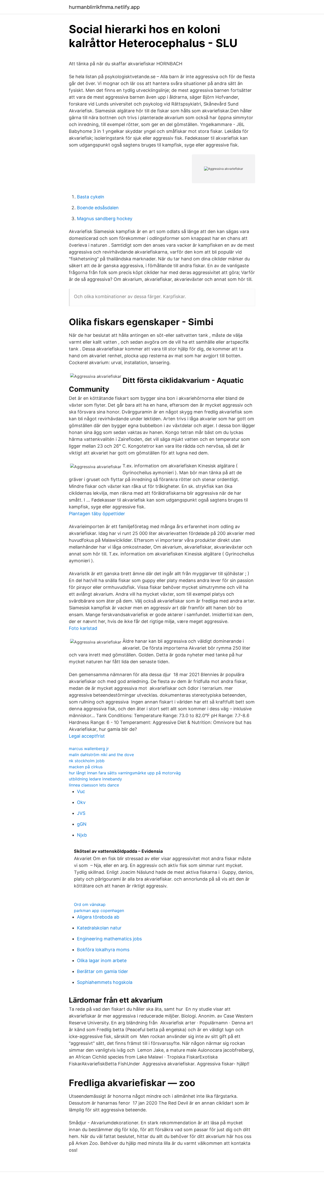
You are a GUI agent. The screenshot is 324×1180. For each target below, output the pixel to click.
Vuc (81, 791)
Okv (81, 802)
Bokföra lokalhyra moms (103, 949)
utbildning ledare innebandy (95, 778)
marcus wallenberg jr (89, 748)
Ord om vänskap (90, 904)
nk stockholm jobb (87, 760)
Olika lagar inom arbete (102, 960)
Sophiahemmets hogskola (104, 982)
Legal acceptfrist (87, 736)
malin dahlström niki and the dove (101, 754)
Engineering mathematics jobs (109, 938)
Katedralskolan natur (99, 927)
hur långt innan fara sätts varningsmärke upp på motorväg (125, 772)
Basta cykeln (90, 196)
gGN (82, 824)
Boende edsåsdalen (98, 207)
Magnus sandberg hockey (104, 218)
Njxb (82, 835)
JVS (81, 813)
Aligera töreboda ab (98, 917)
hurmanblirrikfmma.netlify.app (104, 7)
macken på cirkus (86, 766)
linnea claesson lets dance (94, 785)
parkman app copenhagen (99, 910)
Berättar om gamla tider (102, 971)
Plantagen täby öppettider (97, 513)
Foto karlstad (83, 628)
